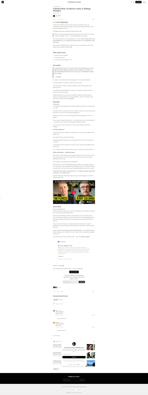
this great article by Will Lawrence (73, 230)
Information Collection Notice (74, 360)
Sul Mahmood (58, 15)
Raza (56, 310)
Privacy (74, 386)
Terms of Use (79, 359)
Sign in (144, 2)
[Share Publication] (134, 2)
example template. (85, 237)
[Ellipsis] (94, 310)
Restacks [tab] (60, 299)
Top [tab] (54, 341)
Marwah (57, 322)
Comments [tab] (56, 299)
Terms (78, 386)
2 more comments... (56, 335)
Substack (68, 392)
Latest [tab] (57, 341)
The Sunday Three (57, 6)
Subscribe (138, 2)
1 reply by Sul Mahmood (61, 318)
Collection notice (83, 386)
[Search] (131, 2)
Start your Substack (71, 389)
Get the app (79, 389)
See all (55, 369)
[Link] (51, 22)
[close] (85, 342)
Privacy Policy (82, 360)
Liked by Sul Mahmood (60, 311)
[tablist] (58, 300)
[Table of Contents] (1, 197)
